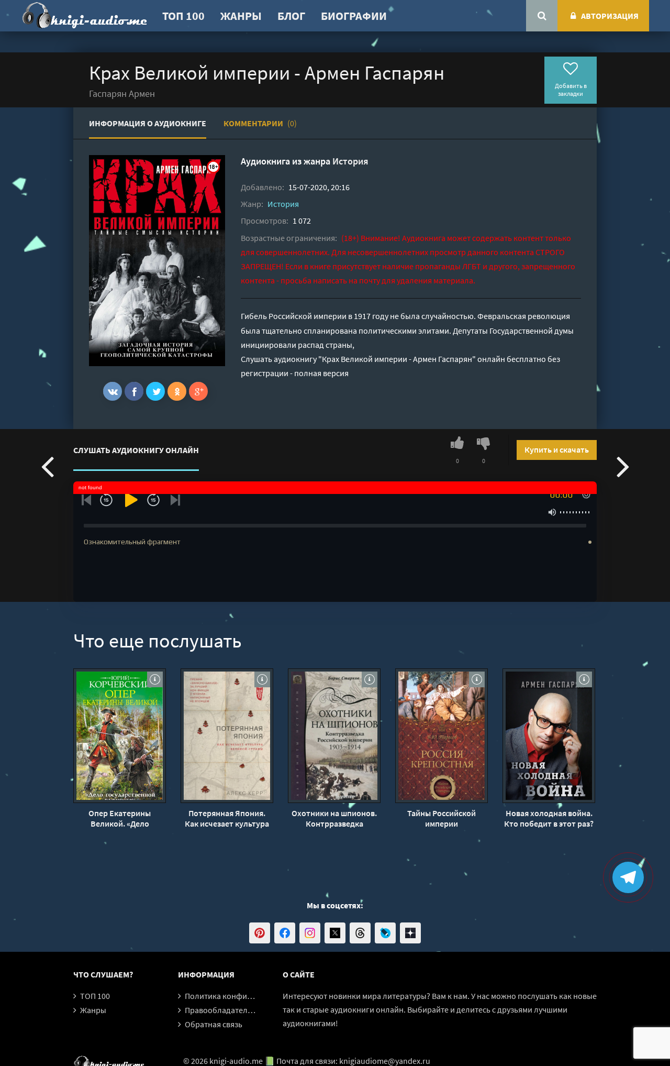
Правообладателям (221, 1010)
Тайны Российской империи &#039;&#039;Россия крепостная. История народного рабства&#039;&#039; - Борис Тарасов (441, 818)
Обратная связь (213, 1024)
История (350, 161)
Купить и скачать (556, 449)
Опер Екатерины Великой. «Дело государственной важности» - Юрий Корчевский (120, 818)
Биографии (354, 15)
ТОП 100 (183, 15)
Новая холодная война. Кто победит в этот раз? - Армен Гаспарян (549, 818)
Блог (291, 15)
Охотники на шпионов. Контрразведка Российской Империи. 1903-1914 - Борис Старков (334, 818)
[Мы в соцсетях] (259, 932)
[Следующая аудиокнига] (622, 465)
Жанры (241, 15)
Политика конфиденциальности (245, 996)
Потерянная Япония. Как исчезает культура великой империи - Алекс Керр (227, 818)
